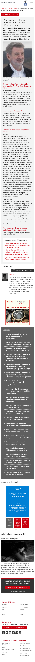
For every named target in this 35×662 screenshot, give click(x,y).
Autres (21, 614)
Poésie (22, 609)
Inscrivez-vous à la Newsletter (17, 587)
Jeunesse (5, 612)
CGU (3, 654)
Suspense (5, 607)
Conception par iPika (26, 651)
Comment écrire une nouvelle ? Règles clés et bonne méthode (16, 455)
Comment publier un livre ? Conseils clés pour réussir (18, 467)
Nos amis (23, 646)
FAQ (3, 647)
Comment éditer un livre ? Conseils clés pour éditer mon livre (18, 473)
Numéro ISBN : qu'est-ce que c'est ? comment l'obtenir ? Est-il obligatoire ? (18, 383)
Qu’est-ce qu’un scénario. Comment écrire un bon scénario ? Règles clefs (18, 343)
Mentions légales (25, 643)
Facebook (3, 632)
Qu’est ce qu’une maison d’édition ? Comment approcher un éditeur (18, 431)
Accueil (3, 8)
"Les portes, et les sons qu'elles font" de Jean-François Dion (17, 9)
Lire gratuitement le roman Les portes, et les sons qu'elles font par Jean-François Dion (18, 245)
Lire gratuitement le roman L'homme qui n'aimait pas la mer (17, 251)
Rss (20, 632)
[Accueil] (8, 3)
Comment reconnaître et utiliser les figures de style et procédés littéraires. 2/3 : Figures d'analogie (18, 367)
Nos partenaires (24, 655)
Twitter (6, 632)
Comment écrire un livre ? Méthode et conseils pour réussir (18, 461)
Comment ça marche (6, 644)
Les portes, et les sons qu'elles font (15, 85)
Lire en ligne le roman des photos (17, 255)
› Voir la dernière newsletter (17, 591)
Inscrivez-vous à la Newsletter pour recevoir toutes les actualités (18, 258)
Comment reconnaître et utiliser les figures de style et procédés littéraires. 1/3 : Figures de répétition (18, 375)
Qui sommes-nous (8, 650)
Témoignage (24, 607)
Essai (3, 614)
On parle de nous (25, 648)
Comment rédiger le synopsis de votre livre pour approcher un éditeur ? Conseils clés (18, 391)
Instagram (16, 632)
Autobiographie (24, 604)
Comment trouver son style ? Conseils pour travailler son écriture (18, 425)
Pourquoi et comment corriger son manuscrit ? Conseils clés (18, 412)
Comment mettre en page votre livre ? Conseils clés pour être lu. (18, 406)
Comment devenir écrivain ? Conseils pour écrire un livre (15, 443)
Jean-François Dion (17, 111)
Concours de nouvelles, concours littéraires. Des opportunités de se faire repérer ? (17, 399)
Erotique (22, 612)
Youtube (10, 632)
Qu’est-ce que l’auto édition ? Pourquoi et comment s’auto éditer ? (18, 437)
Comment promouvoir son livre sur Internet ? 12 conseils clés (18, 418)
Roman (4, 604)
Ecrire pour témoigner (9, 539)
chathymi (12, 274)
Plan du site (23, 653)
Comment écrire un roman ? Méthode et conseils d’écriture (16, 449)
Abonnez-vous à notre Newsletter (14, 627)
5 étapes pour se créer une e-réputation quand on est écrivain (17, 349)
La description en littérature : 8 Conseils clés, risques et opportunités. (16, 336)
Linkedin (13, 632)
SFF (3, 609)
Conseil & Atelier (12, 8)
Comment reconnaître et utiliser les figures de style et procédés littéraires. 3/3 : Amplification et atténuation (18, 358)
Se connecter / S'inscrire (25, 1)
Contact (4, 652)
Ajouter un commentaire (24, 270)
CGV (3, 657)
